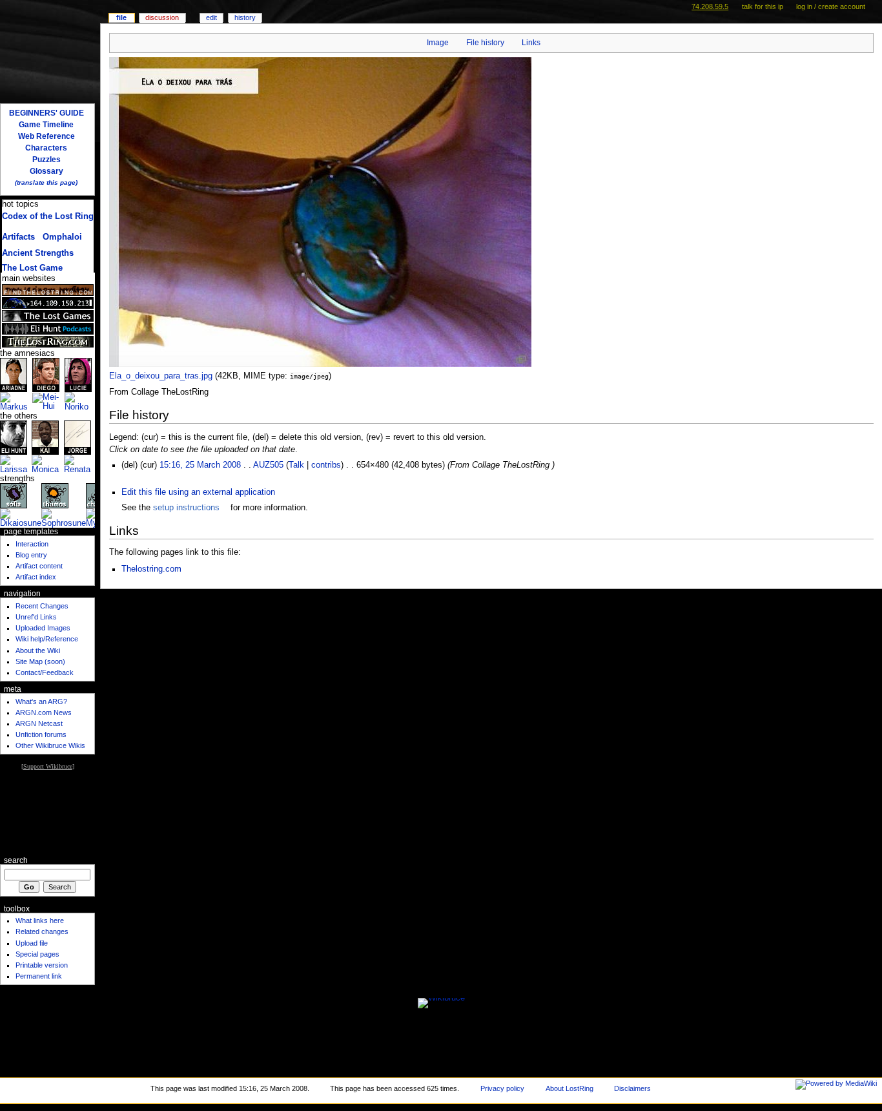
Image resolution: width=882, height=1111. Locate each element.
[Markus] (16, 401)
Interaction (31, 544)
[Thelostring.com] (48, 341)
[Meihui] (48, 401)
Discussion (162, 17)
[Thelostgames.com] (48, 315)
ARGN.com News (43, 712)
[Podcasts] (48, 328)
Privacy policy (502, 1088)
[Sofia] (13, 495)
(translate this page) (46, 182)
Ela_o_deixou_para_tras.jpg (160, 375)
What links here (39, 920)
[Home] (50, 50)
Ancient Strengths (38, 253)
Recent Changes (41, 606)
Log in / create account (830, 6)
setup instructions (186, 507)
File (121, 17)
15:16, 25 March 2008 (200, 465)
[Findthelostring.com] (48, 290)
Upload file (31, 943)
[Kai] (45, 437)
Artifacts (18, 237)
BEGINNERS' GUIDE (46, 113)
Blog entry (31, 555)
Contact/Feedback (44, 672)
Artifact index (35, 577)
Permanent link (38, 976)
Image (438, 42)
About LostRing (569, 1088)
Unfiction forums (41, 734)
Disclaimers (632, 1088)
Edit (211, 17)
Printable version (41, 965)
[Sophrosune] (63, 518)
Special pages (37, 954)
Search (16, 860)
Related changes (41, 931)
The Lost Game (32, 268)
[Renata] (80, 464)
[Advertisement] (47, 812)
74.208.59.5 (710, 6)
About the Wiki (37, 650)
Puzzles (46, 159)
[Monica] (47, 464)
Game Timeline (46, 124)
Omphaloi (62, 237)
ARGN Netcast (39, 723)
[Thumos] (54, 495)
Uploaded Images (42, 628)
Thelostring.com (151, 569)
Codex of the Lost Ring (48, 216)
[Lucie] (78, 374)
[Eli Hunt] (13, 437)
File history (485, 42)
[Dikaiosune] (20, 518)
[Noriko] (80, 401)
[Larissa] (16, 464)
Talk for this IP (762, 6)
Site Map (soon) (40, 661)
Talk (296, 465)
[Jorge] (77, 437)
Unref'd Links (36, 617)
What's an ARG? (41, 701)
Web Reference (46, 136)
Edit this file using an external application (198, 492)
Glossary (46, 171)
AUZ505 (268, 465)
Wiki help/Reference (46, 639)
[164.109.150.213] (48, 302)
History (245, 17)
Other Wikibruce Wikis (50, 745)
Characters (46, 147)
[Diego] (45, 374)
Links (531, 42)
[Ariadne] (13, 374)
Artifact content (39, 566)
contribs (326, 465)
